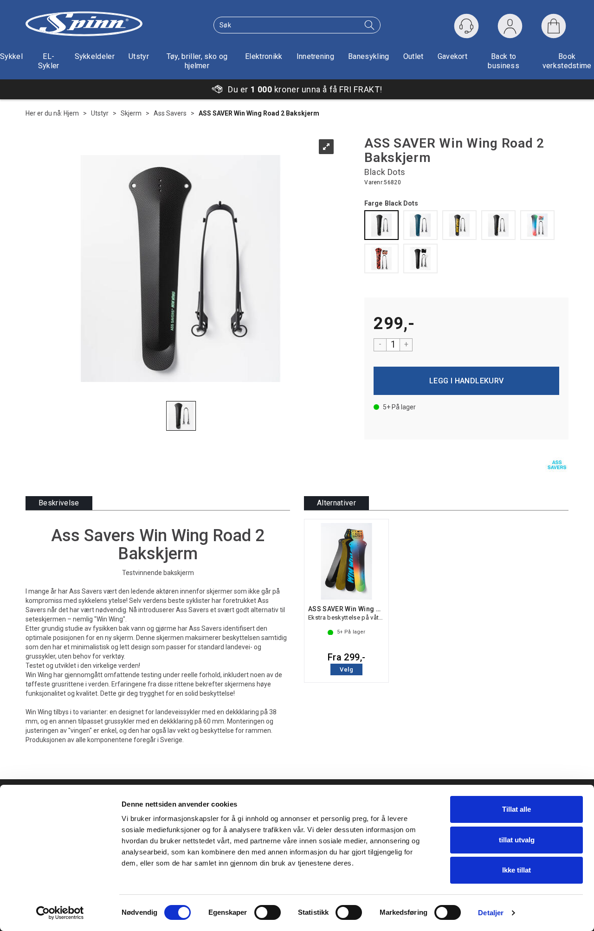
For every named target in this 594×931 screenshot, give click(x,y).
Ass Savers (170, 113)
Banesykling (368, 56)
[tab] (59, 503)
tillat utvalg (517, 840)
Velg (346, 669)
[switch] (267, 912)
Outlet (413, 56)
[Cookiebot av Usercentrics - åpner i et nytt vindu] (60, 913)
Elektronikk (264, 56)
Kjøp (466, 381)
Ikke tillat (516, 870)
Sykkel (11, 56)
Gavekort (453, 56)
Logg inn (510, 28)
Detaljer (491, 913)
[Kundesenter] (466, 26)
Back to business (503, 61)
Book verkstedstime (567, 61)
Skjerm (131, 113)
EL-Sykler (48, 61)
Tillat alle (516, 809)
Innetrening (316, 56)
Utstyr (139, 56)
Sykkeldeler (95, 56)
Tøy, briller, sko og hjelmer (197, 61)
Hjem (71, 113)
